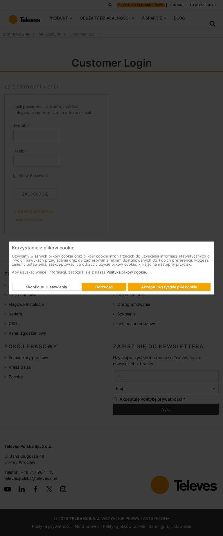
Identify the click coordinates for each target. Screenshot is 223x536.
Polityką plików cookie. (127, 272)
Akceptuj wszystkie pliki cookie (169, 287)
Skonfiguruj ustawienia (46, 287)
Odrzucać (104, 287)
